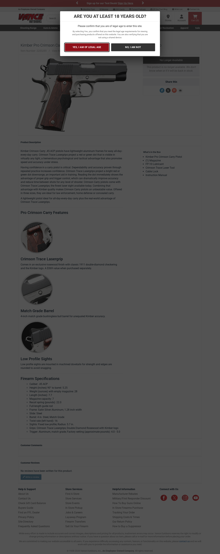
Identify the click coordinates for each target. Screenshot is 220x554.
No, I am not (133, 47)
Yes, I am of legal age (87, 47)
